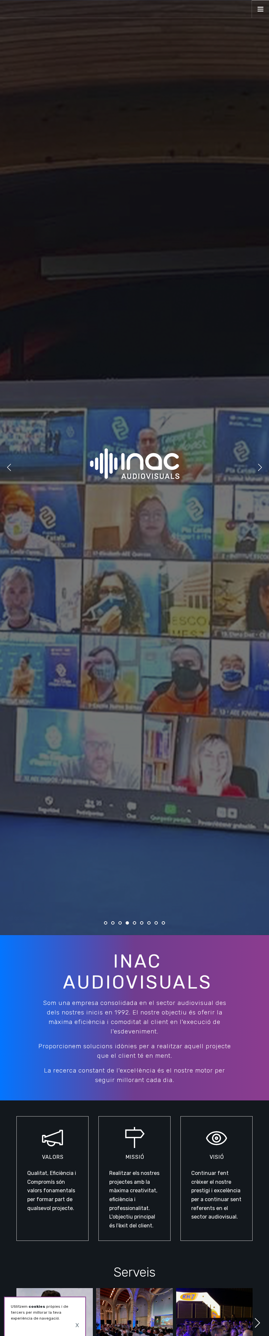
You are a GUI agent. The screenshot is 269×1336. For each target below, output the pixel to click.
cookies (37, 1306)
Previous (9, 467)
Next (260, 467)
